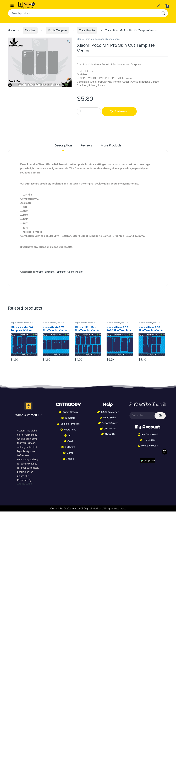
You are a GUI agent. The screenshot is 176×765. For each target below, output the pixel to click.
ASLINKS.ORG (24, 484)
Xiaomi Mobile (87, 30)
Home (11, 30)
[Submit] (160, 415)
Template (30, 30)
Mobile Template (57, 30)
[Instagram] (164, 452)
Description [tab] (63, 145)
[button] (68, 41)
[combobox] (83, 13)
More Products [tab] (111, 145)
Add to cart (121, 111)
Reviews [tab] (86, 145)
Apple (13, 322)
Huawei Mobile (49, 322)
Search (163, 13)
